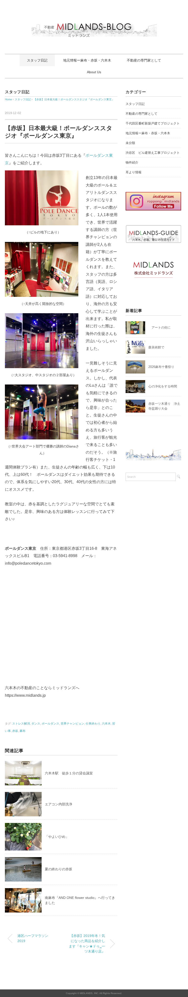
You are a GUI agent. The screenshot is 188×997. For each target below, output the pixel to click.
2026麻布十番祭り (162, 367)
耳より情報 (133, 172)
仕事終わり (93, 723)
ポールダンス (50, 723)
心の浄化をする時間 (162, 386)
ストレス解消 (21, 723)
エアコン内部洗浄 (58, 804)
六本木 (106, 723)
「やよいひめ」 (57, 837)
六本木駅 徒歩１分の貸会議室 (69, 773)
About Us (94, 72)
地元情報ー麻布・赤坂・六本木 (87, 60)
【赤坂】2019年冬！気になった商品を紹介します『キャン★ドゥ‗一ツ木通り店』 (87, 944)
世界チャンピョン (72, 723)
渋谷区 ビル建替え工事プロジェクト (153, 153)
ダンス (35, 723)
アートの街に (159, 327)
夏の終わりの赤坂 (58, 869)
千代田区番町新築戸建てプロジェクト (153, 123)
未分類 (130, 143)
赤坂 (15, 731)
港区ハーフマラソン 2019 (32, 938)
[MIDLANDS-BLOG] (94, 21)
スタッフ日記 (37, 60)
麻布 (22, 731)
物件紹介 (132, 162)
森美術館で (156, 347)
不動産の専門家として (144, 60)
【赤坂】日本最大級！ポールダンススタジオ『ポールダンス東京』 (74, 99)
